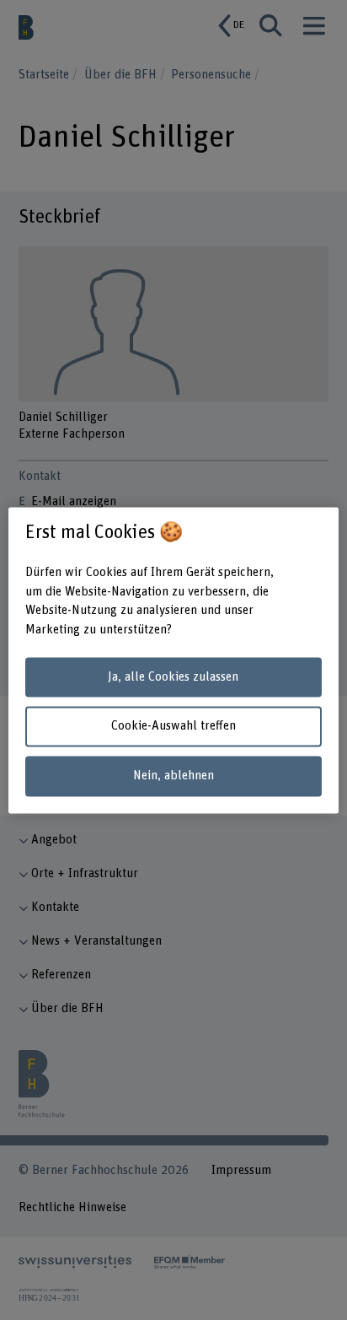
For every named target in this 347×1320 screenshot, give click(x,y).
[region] (173, 660)
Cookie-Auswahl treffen (173, 726)
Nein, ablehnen (173, 776)
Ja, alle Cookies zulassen (173, 677)
